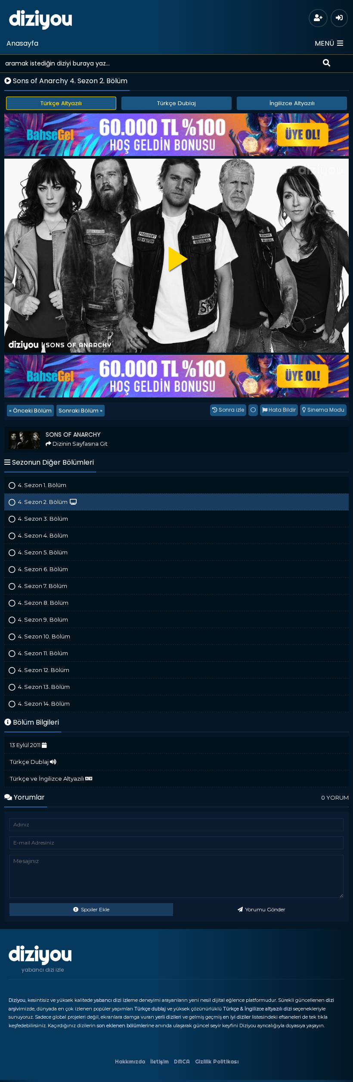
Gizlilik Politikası (216, 1061)
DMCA (182, 1061)
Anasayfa (22, 43)
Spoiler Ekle (94, 909)
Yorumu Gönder (264, 909)
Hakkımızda (130, 1061)
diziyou (40, 18)
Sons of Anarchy (29, 430)
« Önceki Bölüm (30, 411)
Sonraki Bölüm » (80, 411)
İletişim (159, 1061)
